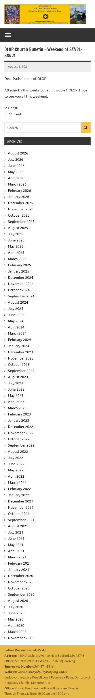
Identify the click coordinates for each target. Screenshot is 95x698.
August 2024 (18, 302)
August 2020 (18, 600)
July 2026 (15, 159)
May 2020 (15, 619)
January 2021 (18, 569)
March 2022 (17, 482)
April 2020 (16, 625)
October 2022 (19, 439)
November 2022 (21, 432)
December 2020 (20, 575)
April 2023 (16, 401)
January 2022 (18, 494)
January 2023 (18, 420)
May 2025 (15, 246)
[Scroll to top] (85, 688)
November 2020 (21, 581)
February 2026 (19, 190)
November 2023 (21, 358)
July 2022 (15, 457)
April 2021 (16, 550)
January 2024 (18, 345)
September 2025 (21, 221)
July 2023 (15, 383)
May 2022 (15, 470)
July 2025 (15, 233)
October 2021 (19, 513)
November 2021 (21, 507)
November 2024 (21, 283)
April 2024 (16, 327)
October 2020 (19, 588)
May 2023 (15, 395)
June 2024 (16, 314)
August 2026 (18, 153)
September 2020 (21, 594)
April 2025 (16, 252)
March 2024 (17, 333)
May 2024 (15, 320)
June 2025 (16, 240)
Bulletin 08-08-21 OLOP (58, 90)
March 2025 (17, 258)
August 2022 (18, 451)
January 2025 (18, 271)
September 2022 (21, 445)
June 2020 (16, 613)
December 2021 (20, 501)
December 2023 (20, 352)
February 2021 (19, 563)
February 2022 (19, 488)
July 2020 (15, 606)
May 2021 (15, 544)
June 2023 (16, 389)
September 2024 (21, 296)
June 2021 (16, 538)
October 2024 (19, 289)
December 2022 (20, 426)
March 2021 (17, 557)
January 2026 (18, 196)
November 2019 (21, 637)
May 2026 (15, 171)
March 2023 (17, 407)
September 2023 (21, 370)
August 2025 (18, 227)
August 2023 (18, 376)
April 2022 (16, 476)
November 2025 (21, 209)
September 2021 (21, 519)
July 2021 (15, 532)
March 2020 (17, 631)
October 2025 (19, 215)
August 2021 (18, 526)
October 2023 (19, 364)
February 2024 (19, 339)
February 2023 (19, 414)
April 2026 (16, 178)
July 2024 (15, 308)
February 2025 (19, 265)
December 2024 (20, 277)
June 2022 (16, 463)
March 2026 (17, 184)
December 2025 (20, 202)
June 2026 (16, 165)
